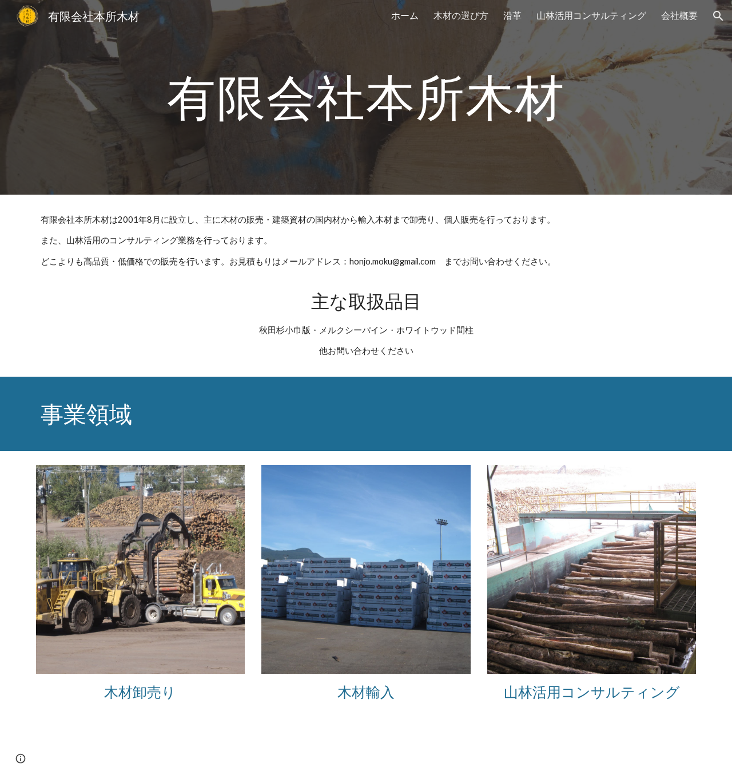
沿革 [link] (512, 15)
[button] (718, 16)
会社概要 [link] (679, 15)
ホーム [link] (405, 15)
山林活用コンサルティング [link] (591, 15)
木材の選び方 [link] (460, 15)
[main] (366, 97)
